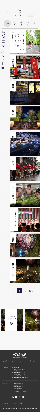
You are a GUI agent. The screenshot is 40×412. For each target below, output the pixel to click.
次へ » (31, 291)
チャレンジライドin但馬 (20, 391)
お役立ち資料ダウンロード (20, 375)
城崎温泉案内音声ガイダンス (21, 377)
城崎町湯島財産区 (18, 388)
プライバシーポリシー (18, 361)
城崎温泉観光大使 (18, 386)
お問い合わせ (33, 361)
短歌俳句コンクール (19, 383)
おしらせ (6, 361)
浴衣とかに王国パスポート (20, 369)
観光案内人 (16, 367)
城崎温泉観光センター (19, 372)
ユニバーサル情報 (18, 403)
